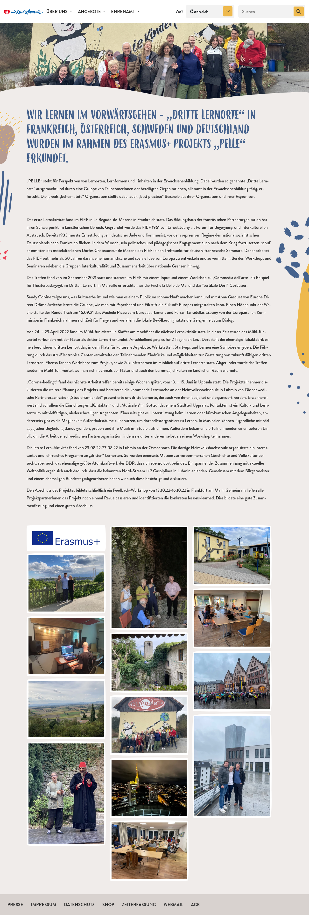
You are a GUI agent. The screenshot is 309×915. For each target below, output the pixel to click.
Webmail (173, 904)
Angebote (90, 11)
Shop (108, 904)
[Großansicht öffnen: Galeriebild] (66, 537)
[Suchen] (299, 12)
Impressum (43, 904)
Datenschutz (79, 904)
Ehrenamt (123, 11)
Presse (15, 904)
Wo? (179, 11)
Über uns (57, 11)
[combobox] (210, 11)
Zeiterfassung (139, 904)
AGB (195, 904)
